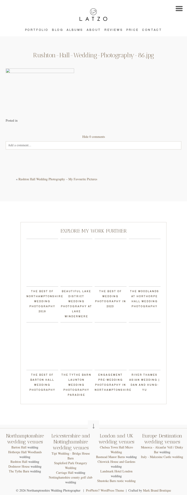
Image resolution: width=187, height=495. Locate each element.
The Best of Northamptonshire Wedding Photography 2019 (44, 301)
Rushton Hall (18, 461)
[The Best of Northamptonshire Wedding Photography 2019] (42, 263)
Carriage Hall (64, 472)
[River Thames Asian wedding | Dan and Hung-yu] (145, 346)
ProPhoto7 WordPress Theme (105, 490)
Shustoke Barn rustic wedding (116, 481)
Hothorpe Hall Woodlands (25, 452)
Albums (75, 29)
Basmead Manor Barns (110, 457)
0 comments (93, 136)
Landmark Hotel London (116, 471)
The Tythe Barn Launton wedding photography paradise (76, 385)
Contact (152, 29)
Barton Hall (18, 447)
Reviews (113, 29)
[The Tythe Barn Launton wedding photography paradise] (76, 346)
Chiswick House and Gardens (116, 461)
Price (132, 29)
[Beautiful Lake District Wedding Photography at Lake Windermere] (76, 263)
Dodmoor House (19, 466)
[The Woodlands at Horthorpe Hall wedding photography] (145, 263)
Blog (57, 29)
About (94, 29)
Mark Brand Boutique (157, 490)
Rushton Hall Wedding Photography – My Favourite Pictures (57, 179)
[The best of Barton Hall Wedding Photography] (42, 346)
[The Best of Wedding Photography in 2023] (111, 263)
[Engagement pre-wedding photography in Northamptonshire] (111, 346)
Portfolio (37, 29)
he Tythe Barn (20, 471)
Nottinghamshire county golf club (70, 477)
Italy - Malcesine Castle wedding (162, 457)
